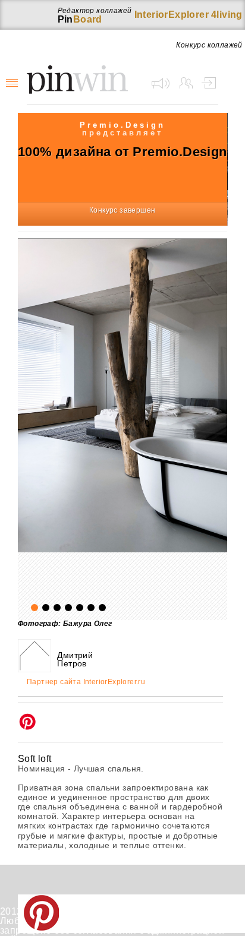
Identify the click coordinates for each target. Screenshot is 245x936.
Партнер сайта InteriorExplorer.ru (86, 682)
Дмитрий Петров (75, 659)
